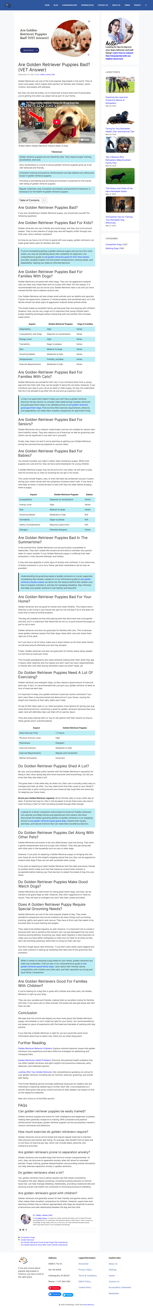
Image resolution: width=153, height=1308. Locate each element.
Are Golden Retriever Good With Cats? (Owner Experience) (44, 1245)
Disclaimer (84, 1264)
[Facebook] (26, 1230)
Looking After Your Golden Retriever (35, 1072)
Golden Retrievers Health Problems (34, 1060)
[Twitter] (20, 1230)
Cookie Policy (85, 1287)
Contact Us (103, 5)
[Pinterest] (23, 1230)
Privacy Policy (85, 1270)
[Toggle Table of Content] (42, 200)
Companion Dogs (69, 5)
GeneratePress (88, 1305)
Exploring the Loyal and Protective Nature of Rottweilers (117, 100)
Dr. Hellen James (41, 1218)
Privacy (137, 5)
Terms (127, 5)
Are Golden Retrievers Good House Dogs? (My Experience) (44, 1242)
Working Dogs (87, 5)
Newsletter (114, 1293)
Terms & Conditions (88, 1275)
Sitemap (113, 1270)
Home (47, 5)
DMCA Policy (85, 1281)
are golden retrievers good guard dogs (48, 821)
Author (112, 1275)
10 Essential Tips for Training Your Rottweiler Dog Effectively (119, 220)
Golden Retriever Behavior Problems (35, 1048)
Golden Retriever (27, 1240)
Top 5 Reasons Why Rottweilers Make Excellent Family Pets (118, 160)
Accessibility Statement (120, 1287)
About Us (116, 5)
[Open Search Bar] (146, 5)
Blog (56, 5)
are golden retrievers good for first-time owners (66, 257)
